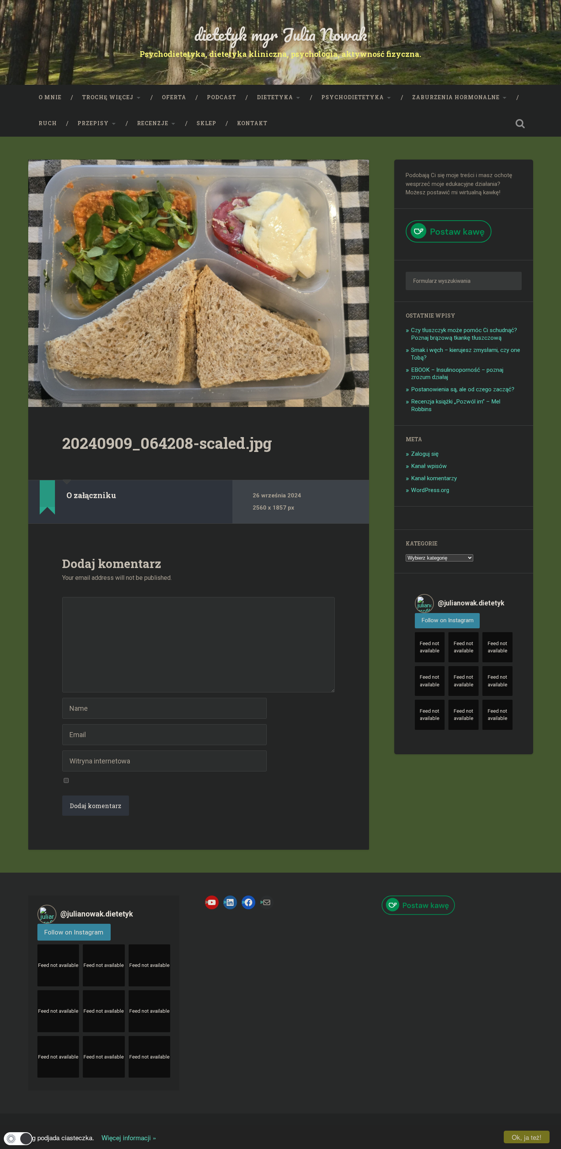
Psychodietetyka (352, 97)
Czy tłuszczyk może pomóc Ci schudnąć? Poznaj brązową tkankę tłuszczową (464, 334)
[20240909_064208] (198, 283)
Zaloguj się (424, 453)
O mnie (50, 97)
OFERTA (174, 97)
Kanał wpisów (429, 466)
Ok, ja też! (527, 1137)
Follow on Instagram (447, 620)
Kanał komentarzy (434, 478)
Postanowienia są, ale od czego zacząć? (462, 389)
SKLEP (206, 123)
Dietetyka (275, 97)
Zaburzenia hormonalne (456, 97)
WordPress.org (430, 490)
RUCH (48, 123)
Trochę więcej (108, 97)
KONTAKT (252, 123)
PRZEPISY (93, 123)
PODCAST (221, 97)
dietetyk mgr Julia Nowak (280, 34)
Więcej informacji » (126, 1137)
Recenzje (152, 123)
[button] (18, 1138)
